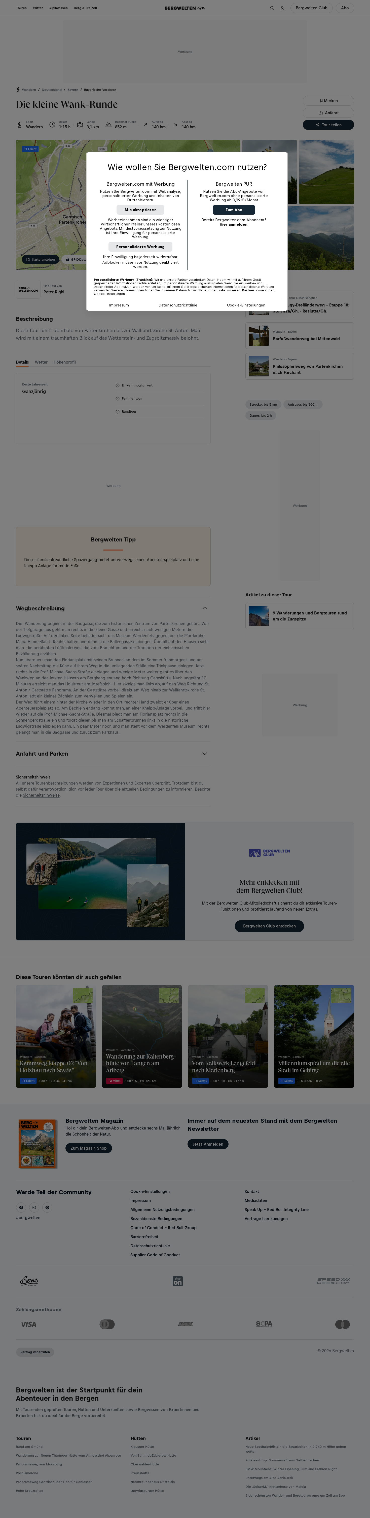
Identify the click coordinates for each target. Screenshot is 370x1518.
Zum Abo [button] (234, 210)
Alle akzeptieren (140, 210)
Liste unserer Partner (235, 290)
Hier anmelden (233, 224)
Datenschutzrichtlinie (178, 305)
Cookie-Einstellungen (246, 305)
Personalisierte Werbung (140, 247)
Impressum (119, 305)
